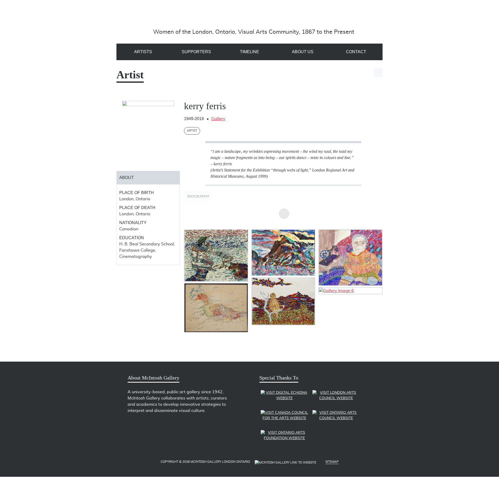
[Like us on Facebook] (141, 424)
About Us (302, 52)
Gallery (218, 119)
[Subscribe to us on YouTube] (150, 424)
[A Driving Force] (254, 16)
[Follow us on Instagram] (159, 424)
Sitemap (332, 461)
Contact (356, 52)
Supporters (196, 52)
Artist (192, 130)
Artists (143, 52)
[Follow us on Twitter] (132, 424)
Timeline (249, 52)
